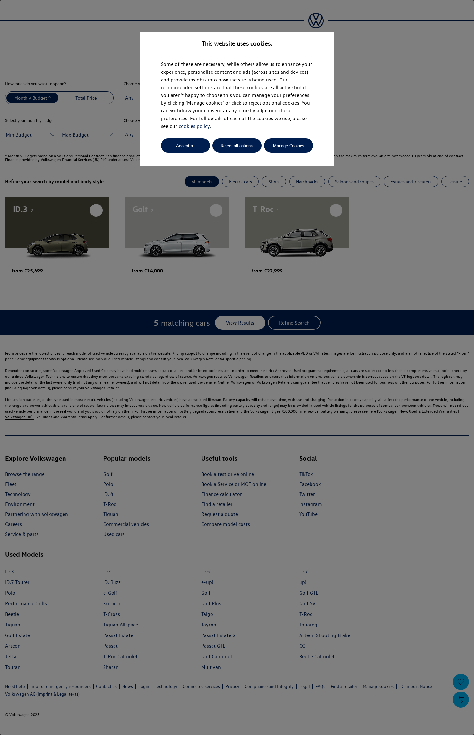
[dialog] (237, 367)
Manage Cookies (288, 145)
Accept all (185, 145)
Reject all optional (237, 145)
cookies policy (194, 126)
